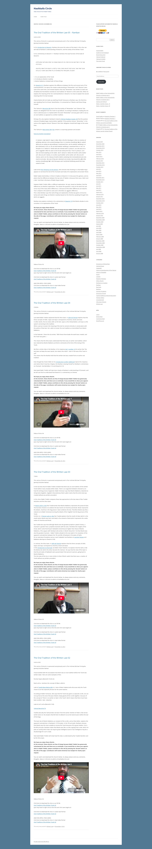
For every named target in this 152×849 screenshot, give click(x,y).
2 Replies (36, 307)
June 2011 (98, 186)
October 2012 (99, 167)
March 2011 (99, 192)
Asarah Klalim (99, 50)
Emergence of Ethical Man (103, 264)
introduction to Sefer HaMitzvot (65, 362)
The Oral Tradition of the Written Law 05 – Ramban (57, 32)
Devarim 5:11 (40, 85)
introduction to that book (45, 548)
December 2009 (100, 217)
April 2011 (98, 190)
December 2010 (100, 198)
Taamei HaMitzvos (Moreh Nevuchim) (106, 295)
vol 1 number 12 (70, 349)
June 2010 (98, 205)
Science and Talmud (101, 101)
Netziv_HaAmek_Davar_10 (103, 104)
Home (35, 16)
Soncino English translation (42, 134)
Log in (97, 314)
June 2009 (98, 228)
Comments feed (100, 319)
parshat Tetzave (79, 537)
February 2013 (100, 158)
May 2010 (98, 207)
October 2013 (99, 150)
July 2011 (98, 184)
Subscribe (101, 82)
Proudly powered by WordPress (41, 841)
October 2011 (99, 182)
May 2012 (98, 173)
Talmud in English (100, 59)
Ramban (98, 285)
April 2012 (98, 175)
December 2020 (100, 144)
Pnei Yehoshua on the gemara (49, 169)
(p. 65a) (41, 505)
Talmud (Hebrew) (100, 57)
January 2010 (99, 215)
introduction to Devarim (44, 47)
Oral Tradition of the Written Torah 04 (45, 440)
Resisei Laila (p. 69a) (48, 516)
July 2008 (98, 249)
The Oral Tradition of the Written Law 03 (52, 472)
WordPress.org (100, 321)
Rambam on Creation (101, 283)
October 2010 (99, 203)
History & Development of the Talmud (106, 270)
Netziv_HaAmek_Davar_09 (103, 106)
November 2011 (100, 179)
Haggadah (99, 268)
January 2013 (99, 160)
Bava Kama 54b (47, 129)
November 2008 (100, 243)
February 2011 (100, 194)
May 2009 (98, 230)
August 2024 (99, 142)
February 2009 (100, 236)
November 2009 (100, 220)
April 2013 (98, 154)
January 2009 (99, 238)
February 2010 (100, 213)
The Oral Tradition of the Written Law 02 (52, 657)
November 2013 (100, 148)
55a (53, 129)
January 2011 (99, 196)
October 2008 (99, 245)
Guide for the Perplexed (102, 52)
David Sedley (99, 116)
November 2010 (100, 201)
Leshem (98, 276)
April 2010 (98, 209)
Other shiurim (100, 281)
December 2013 (100, 146)
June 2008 (98, 251)
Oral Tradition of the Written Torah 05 (45, 271)
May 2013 (98, 152)
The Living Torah (100, 61)
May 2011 (98, 188)
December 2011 (100, 177)
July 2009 (98, 226)
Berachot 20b (46, 108)
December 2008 (100, 241)
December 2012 (100, 163)
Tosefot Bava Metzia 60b (45, 687)
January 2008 (99, 253)
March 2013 (99, 156)
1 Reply (36, 476)
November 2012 (100, 165)
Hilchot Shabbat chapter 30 (69, 119)
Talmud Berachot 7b (40, 708)
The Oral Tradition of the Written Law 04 (52, 302)
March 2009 (99, 234)
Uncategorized (100, 300)
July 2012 (98, 169)
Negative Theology (101, 279)
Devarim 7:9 (68, 201)
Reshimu (98, 289)
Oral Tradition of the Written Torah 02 (45, 805)
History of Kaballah (101, 272)
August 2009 (99, 224)
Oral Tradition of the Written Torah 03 (45, 625)
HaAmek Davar (100, 266)
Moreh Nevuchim (100, 55)
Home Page (43, 16)
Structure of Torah (101, 293)
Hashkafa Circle (43, 8)
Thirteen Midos (100, 297)
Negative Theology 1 (110, 116)
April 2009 (98, 232)
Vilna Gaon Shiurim (101, 302)
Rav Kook (98, 287)
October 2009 (99, 222)
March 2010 (99, 211)
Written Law (50, 292)
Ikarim (98, 274)
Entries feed (99, 316)
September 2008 (100, 247)
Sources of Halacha (101, 291)
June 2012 (98, 171)
